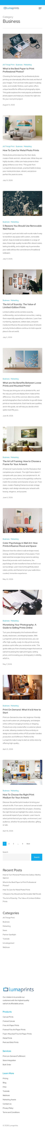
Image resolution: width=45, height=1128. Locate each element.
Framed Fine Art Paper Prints (14, 1029)
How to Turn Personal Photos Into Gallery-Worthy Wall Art (22, 876)
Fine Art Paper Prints (11, 1025)
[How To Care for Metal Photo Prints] (22, 127)
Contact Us (7, 1104)
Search (5, 852)
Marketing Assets (9, 1099)
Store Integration (9, 1060)
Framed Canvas (9, 1021)
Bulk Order (7, 1064)
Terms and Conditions (11, 1112)
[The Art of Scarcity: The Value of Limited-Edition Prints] (22, 281)
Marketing (28, 65)
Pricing (5, 1078)
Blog (4, 1083)
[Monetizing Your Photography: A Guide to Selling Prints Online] (22, 602)
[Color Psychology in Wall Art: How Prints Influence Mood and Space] (22, 520)
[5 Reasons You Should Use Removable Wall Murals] (22, 203)
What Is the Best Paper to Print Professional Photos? (19, 884)
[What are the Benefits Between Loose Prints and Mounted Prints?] (22, 360)
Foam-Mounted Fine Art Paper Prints (17, 1034)
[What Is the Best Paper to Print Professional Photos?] (22, 46)
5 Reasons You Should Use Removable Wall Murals (22, 894)
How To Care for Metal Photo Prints (16, 890)
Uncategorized (8, 943)
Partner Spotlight (9, 934)
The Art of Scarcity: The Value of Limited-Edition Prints (21, 900)
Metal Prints (7, 1038)
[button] (40, 8)
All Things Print (8, 65)
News (5, 930)
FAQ (4, 1087)
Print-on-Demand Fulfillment (14, 1056)
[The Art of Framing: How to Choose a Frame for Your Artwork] (22, 438)
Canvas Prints (8, 1017)
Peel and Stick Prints (10, 1042)
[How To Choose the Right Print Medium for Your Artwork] (22, 772)
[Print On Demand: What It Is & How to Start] (22, 687)
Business (19, 65)
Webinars (6, 947)
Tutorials (6, 939)
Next (28, 844)
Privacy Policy (8, 1108)
